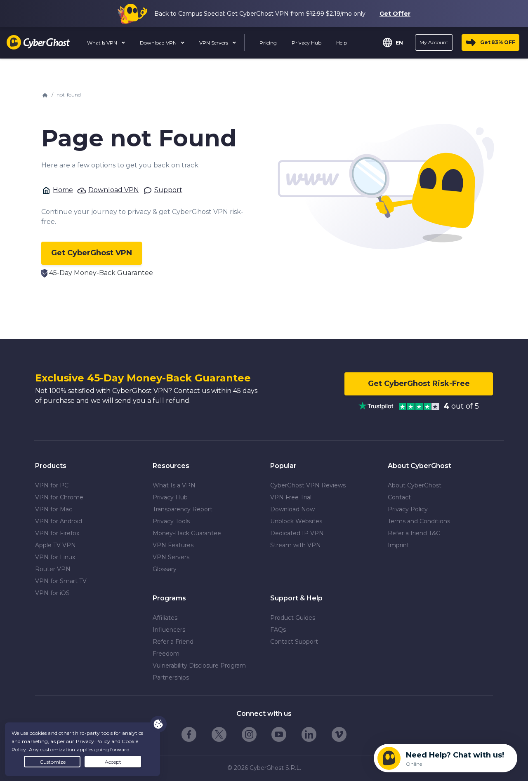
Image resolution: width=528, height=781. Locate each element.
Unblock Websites (296, 521)
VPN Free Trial (290, 497)
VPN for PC (51, 485)
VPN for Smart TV (61, 581)
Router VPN (53, 569)
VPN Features (173, 545)
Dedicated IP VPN (297, 533)
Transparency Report (182, 509)
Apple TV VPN (55, 545)
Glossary (165, 569)
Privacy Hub (170, 497)
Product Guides (292, 617)
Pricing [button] (268, 43)
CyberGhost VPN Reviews (308, 485)
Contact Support (294, 641)
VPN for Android (58, 521)
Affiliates (165, 617)
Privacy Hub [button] (306, 43)
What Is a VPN (174, 485)
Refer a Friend (173, 641)
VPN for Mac (53, 509)
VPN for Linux (55, 557)
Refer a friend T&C (414, 533)
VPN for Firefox (57, 533)
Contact (399, 497)
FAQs (278, 629)
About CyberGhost (414, 485)
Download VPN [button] (159, 43)
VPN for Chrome (59, 497)
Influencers (169, 629)
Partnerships (171, 677)
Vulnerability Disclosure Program (199, 665)
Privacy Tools (171, 521)
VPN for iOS (52, 593)
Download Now (292, 509)
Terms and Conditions (419, 521)
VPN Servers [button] (214, 43)
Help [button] (341, 43)
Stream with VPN (295, 545)
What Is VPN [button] (102, 43)
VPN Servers (171, 557)
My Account (434, 42)
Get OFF (497, 42)
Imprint (398, 545)
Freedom (166, 653)
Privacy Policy (408, 509)
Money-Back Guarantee (187, 533)
